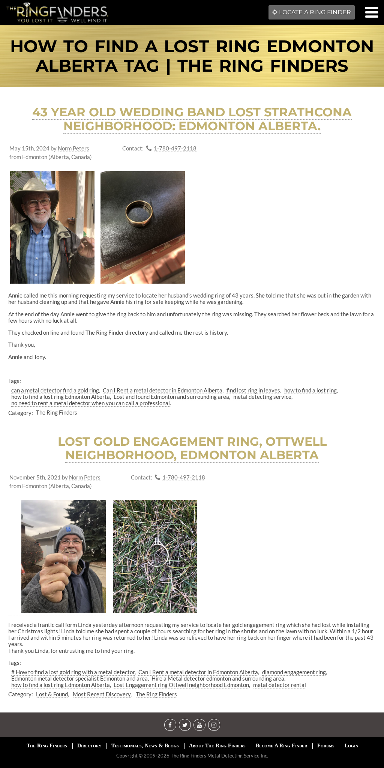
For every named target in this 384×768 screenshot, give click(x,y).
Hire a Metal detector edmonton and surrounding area (218, 678)
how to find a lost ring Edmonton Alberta (60, 396)
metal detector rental (279, 684)
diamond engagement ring (294, 672)
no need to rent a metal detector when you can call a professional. (91, 403)
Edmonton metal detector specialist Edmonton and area (79, 678)
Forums (325, 745)
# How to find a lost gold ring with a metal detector (73, 672)
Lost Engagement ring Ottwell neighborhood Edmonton (181, 684)
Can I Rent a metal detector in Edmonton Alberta (162, 390)
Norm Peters (73, 148)
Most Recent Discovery (101, 694)
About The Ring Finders (217, 745)
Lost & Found (52, 694)
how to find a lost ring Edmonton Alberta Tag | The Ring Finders (192, 56)
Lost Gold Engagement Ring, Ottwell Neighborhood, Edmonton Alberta (192, 448)
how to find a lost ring (310, 390)
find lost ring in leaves (253, 390)
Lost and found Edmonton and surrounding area (171, 396)
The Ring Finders (56, 412)
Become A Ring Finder (281, 745)
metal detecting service (262, 396)
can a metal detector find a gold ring (55, 390)
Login (351, 745)
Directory (89, 745)
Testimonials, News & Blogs (145, 745)
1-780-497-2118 (175, 148)
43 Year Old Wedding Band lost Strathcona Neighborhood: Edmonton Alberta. (192, 119)
